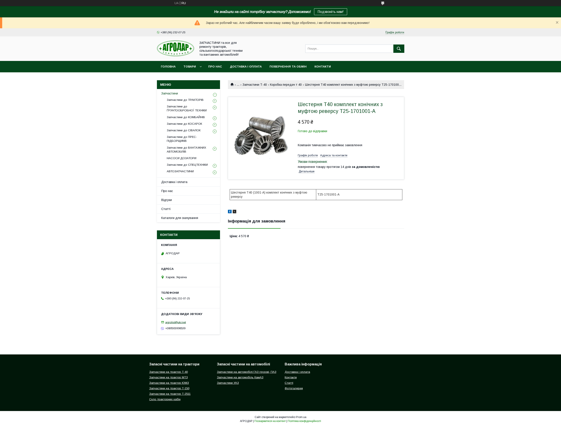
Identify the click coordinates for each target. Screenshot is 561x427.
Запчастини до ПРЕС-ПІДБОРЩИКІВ (182, 138)
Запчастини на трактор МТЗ (168, 377)
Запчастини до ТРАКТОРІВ (185, 99)
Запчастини (169, 93)
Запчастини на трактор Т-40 (168, 372)
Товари (189, 66)
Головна (168, 66)
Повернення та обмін (288, 66)
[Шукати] (398, 48)
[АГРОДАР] (175, 55)
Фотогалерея (294, 388)
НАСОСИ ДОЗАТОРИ (181, 158)
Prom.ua (301, 417)
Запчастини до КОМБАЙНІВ (186, 117)
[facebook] (230, 212)
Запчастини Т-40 (255, 84)
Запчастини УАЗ (228, 382)
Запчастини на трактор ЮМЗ (169, 382)
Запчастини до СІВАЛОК (184, 130)
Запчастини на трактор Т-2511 (170, 393)
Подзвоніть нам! (331, 12)
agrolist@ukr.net (175, 322)
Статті (165, 209)
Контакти (322, 66)
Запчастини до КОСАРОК (184, 123)
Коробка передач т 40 (286, 84)
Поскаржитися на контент (270, 421)
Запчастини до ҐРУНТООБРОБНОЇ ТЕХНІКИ (187, 108)
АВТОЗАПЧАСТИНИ (180, 171)
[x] (234, 212)
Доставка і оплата (246, 66)
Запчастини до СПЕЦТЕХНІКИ (187, 164)
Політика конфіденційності (304, 421)
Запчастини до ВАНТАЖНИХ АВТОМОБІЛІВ (186, 149)
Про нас (215, 66)
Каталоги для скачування (179, 218)
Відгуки (166, 200)
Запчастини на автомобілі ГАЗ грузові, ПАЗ (246, 372)
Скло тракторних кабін (165, 399)
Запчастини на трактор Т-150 (169, 388)
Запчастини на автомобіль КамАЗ (240, 377)
